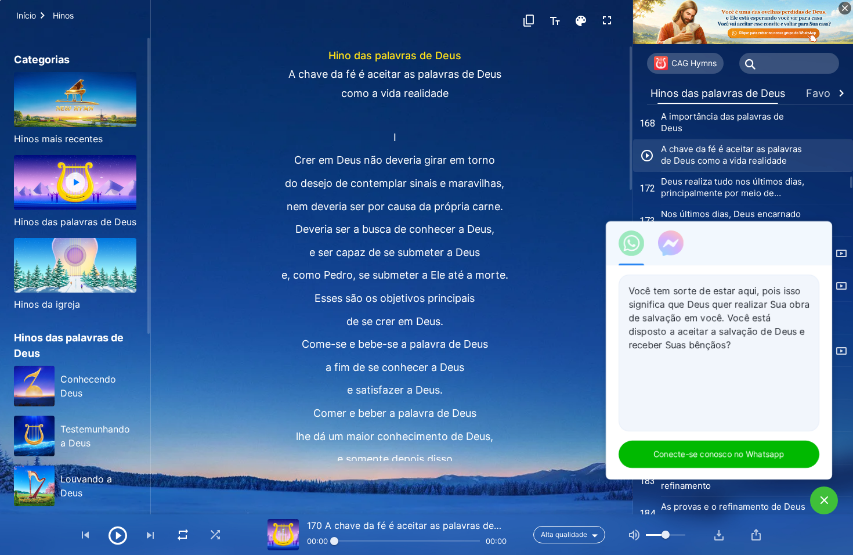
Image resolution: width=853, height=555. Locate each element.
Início (26, 15)
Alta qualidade (564, 534)
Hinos (63, 15)
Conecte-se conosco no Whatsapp (719, 454)
